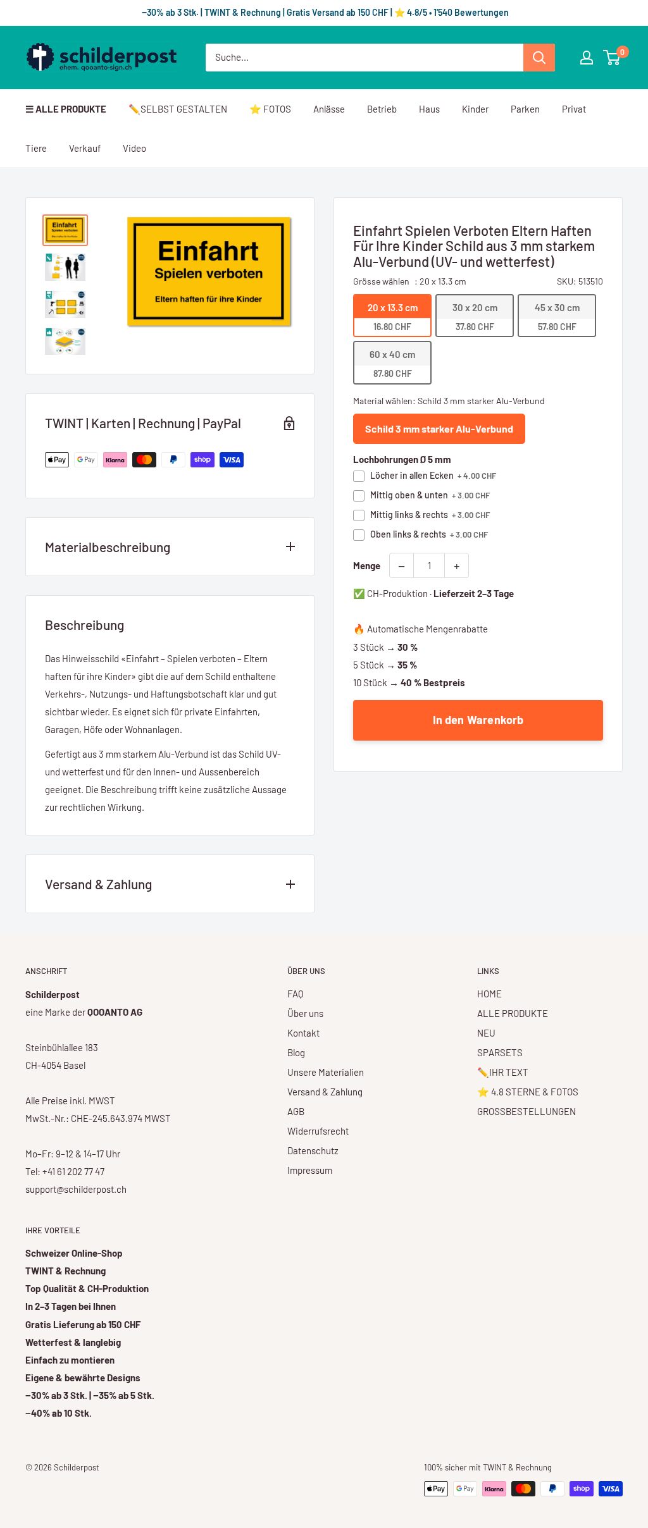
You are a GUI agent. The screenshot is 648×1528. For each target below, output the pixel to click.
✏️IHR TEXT (502, 1072)
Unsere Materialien (325, 1072)
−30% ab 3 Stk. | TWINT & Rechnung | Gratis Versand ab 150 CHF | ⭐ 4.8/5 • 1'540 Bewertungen (324, 12)
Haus (429, 108)
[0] (612, 57)
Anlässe (329, 108)
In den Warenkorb (478, 720)
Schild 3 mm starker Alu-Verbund (439, 428)
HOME (489, 993)
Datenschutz (313, 1150)
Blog (296, 1052)
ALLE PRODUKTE (512, 1013)
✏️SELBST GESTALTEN (177, 108)
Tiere (36, 148)
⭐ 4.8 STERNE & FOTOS (527, 1091)
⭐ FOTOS (270, 108)
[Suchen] (539, 57)
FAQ (295, 993)
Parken (525, 108)
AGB (295, 1111)
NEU (486, 1032)
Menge (366, 565)
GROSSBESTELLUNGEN (526, 1111)
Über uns (305, 1013)
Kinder (475, 108)
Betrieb (382, 108)
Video (134, 148)
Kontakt (303, 1032)
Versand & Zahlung (325, 1091)
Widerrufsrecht (318, 1131)
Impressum (309, 1170)
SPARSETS (500, 1052)
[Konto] (586, 58)
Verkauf (85, 148)
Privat (574, 108)
